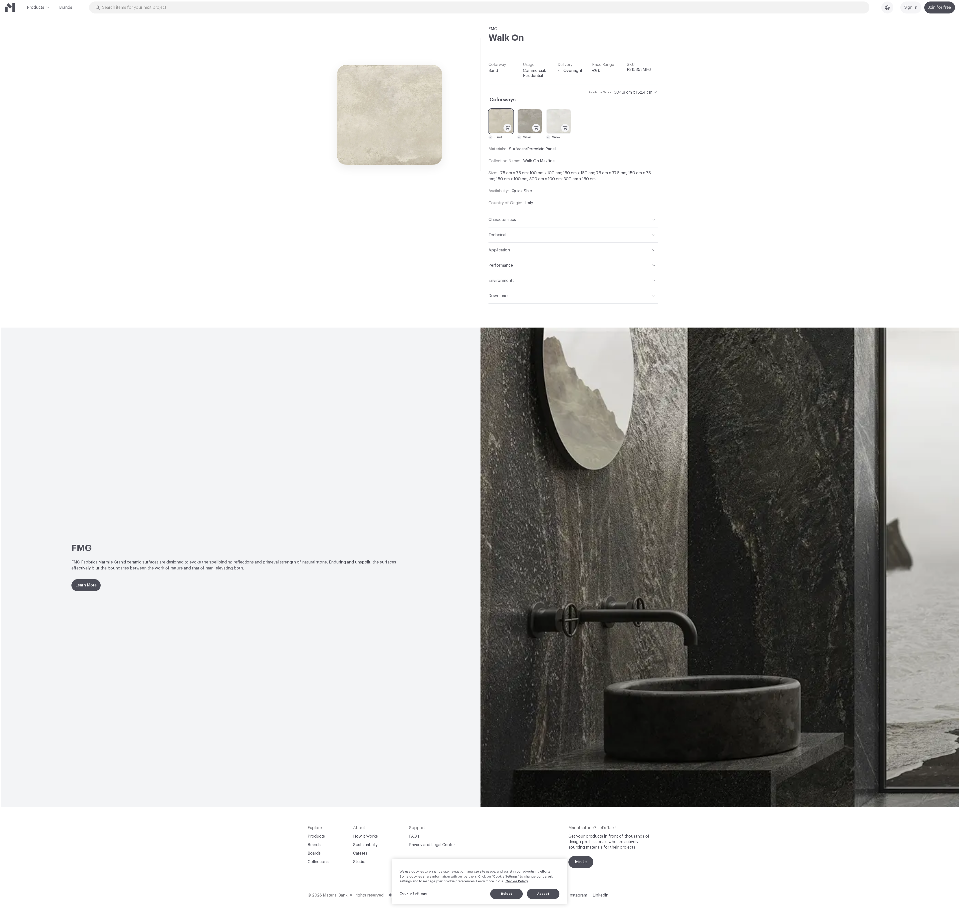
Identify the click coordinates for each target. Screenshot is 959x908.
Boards (314, 853)
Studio (359, 862)
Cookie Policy (516, 881)
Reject (506, 893)
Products (35, 7)
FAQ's (414, 836)
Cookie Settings (413, 893)
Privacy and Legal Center (432, 845)
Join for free (939, 7)
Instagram (577, 895)
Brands (65, 7)
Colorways (502, 99)
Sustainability (365, 845)
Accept (543, 893)
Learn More (86, 585)
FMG (492, 29)
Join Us (580, 862)
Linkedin (600, 895)
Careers (360, 853)
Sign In (910, 7)
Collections (318, 862)
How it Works (365, 836)
